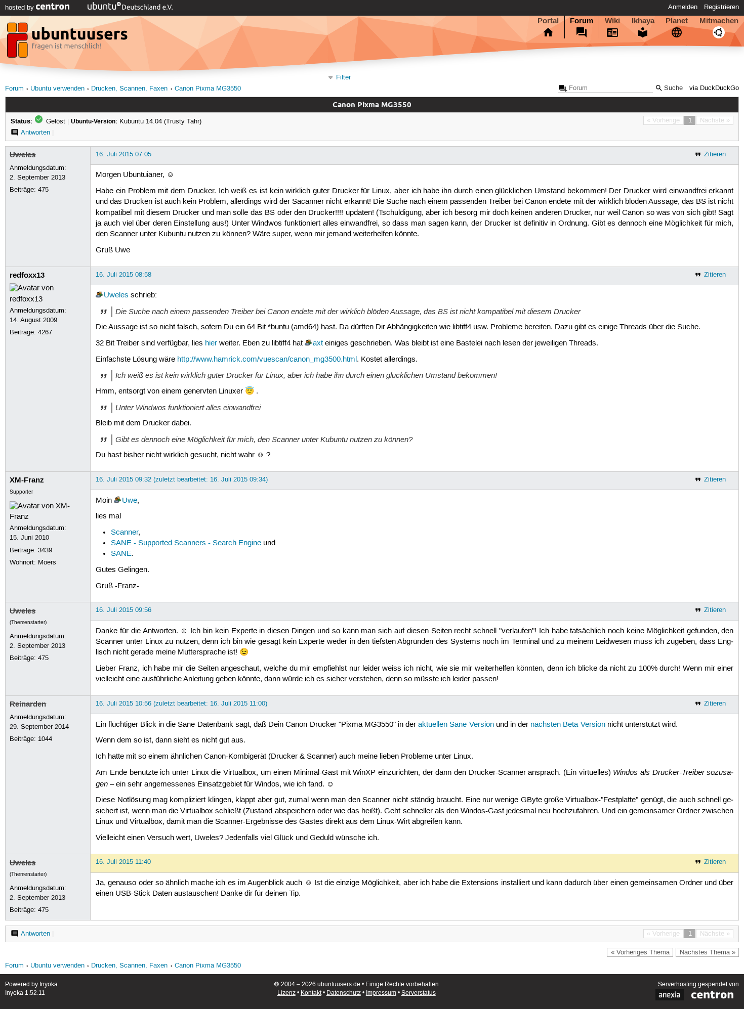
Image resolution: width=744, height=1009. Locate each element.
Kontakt (311, 993)
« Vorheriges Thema (640, 952)
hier (211, 343)
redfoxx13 (27, 275)
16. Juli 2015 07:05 (123, 154)
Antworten (35, 132)
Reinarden (28, 704)
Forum (581, 21)
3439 (45, 550)
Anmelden (682, 7)
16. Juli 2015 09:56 (123, 610)
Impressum (381, 993)
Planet (677, 21)
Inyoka (48, 984)
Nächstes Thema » (707, 952)
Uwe (129, 500)
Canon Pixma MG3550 (208, 89)
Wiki (612, 21)
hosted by (20, 8)
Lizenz (286, 993)
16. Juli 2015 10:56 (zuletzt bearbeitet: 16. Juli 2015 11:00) (181, 703)
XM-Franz (27, 480)
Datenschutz (343, 993)
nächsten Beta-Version (567, 724)
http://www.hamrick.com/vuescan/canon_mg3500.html (267, 359)
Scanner (124, 532)
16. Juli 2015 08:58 (123, 275)
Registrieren (721, 7)
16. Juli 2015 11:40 (123, 862)
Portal (548, 21)
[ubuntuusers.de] (68, 43)
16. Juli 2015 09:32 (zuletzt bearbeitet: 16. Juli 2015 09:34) (182, 479)
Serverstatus (418, 993)
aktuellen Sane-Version (456, 724)
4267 (45, 332)
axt (318, 343)
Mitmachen (718, 21)
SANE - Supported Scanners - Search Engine (186, 543)
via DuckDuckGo (714, 88)
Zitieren (715, 154)
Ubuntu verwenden (57, 89)
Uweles (22, 155)
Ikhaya (643, 21)
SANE (121, 553)
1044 (45, 739)
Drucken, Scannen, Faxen (129, 89)
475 (43, 190)
